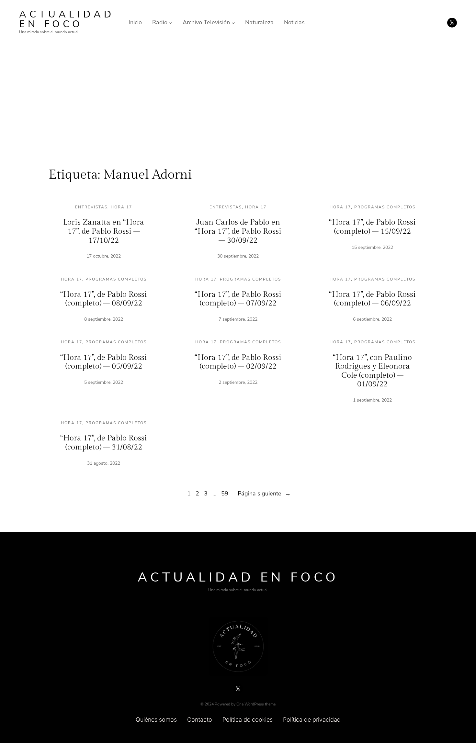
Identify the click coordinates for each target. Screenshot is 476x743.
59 (224, 493)
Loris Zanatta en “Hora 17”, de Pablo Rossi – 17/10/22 (103, 231)
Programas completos (384, 207)
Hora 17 (121, 207)
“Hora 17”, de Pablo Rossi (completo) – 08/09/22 (103, 299)
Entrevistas (91, 207)
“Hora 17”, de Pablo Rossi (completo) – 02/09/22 (238, 362)
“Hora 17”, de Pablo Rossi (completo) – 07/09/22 (238, 299)
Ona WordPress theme (256, 704)
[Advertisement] (238, 98)
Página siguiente (264, 493)
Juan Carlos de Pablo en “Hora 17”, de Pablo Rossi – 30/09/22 (238, 231)
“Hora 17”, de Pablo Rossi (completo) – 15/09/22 (372, 227)
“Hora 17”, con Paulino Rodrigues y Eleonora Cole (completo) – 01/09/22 (372, 371)
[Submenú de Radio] (170, 22)
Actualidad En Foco (66, 19)
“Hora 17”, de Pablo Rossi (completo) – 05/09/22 (103, 362)
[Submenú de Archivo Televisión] (233, 22)
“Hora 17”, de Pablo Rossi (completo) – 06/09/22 (372, 299)
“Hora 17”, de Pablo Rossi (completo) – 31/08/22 (103, 443)
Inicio (135, 22)
